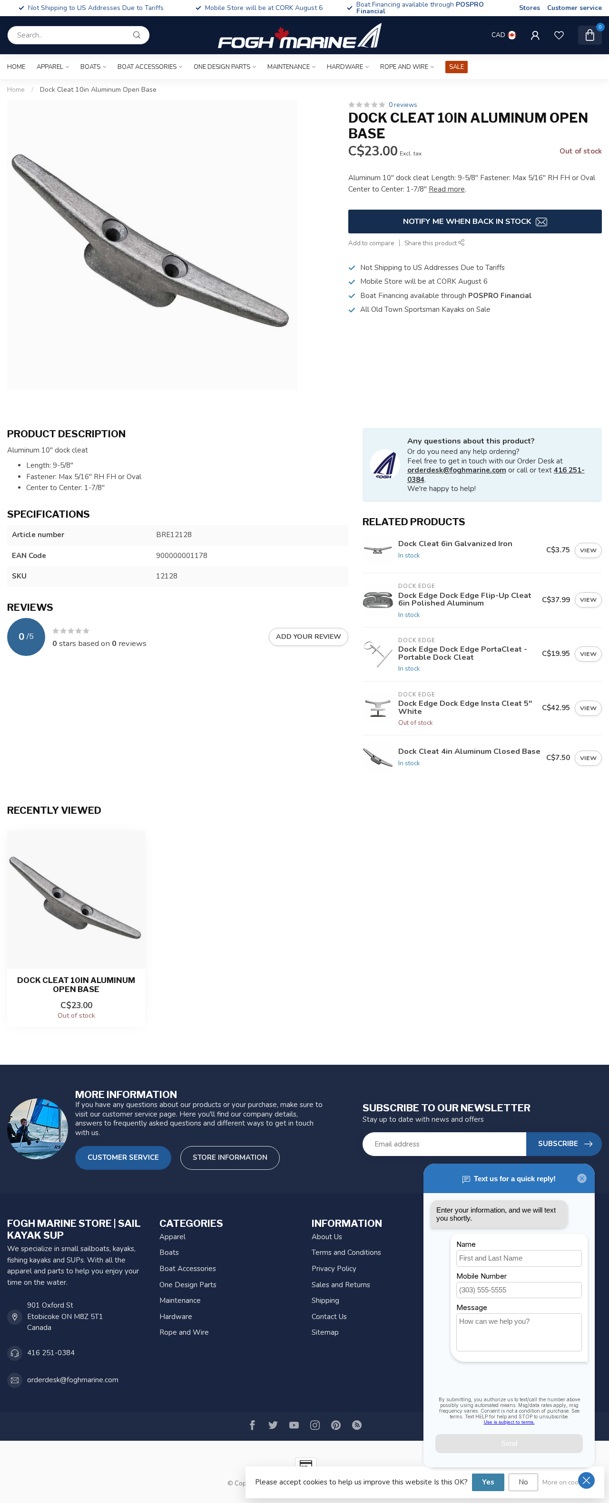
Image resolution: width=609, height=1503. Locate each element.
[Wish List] (559, 35)
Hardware (345, 67)
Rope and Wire (404, 67)
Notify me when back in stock (468, 221)
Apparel (50, 67)
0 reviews (403, 104)
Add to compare (371, 243)
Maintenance (288, 67)
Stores (529, 7)
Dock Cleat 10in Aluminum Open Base (98, 89)
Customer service (574, 7)
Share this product (431, 243)
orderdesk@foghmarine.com (456, 470)
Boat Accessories (147, 67)
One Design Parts (222, 67)
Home (16, 67)
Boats (90, 67)
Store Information (230, 1157)
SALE (456, 67)
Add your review (308, 636)
